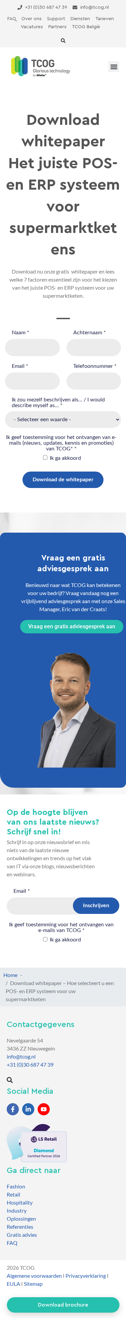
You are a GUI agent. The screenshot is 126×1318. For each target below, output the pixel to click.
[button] (63, 40)
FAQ (12, 1242)
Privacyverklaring (86, 1275)
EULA (13, 1283)
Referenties (20, 1226)
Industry (17, 1210)
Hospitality (20, 1202)
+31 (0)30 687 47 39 (30, 1064)
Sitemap (33, 1283)
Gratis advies (22, 1234)
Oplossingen (21, 1218)
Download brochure (63, 1305)
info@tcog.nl (21, 1056)
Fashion (16, 1186)
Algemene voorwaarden (34, 1275)
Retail (13, 1194)
